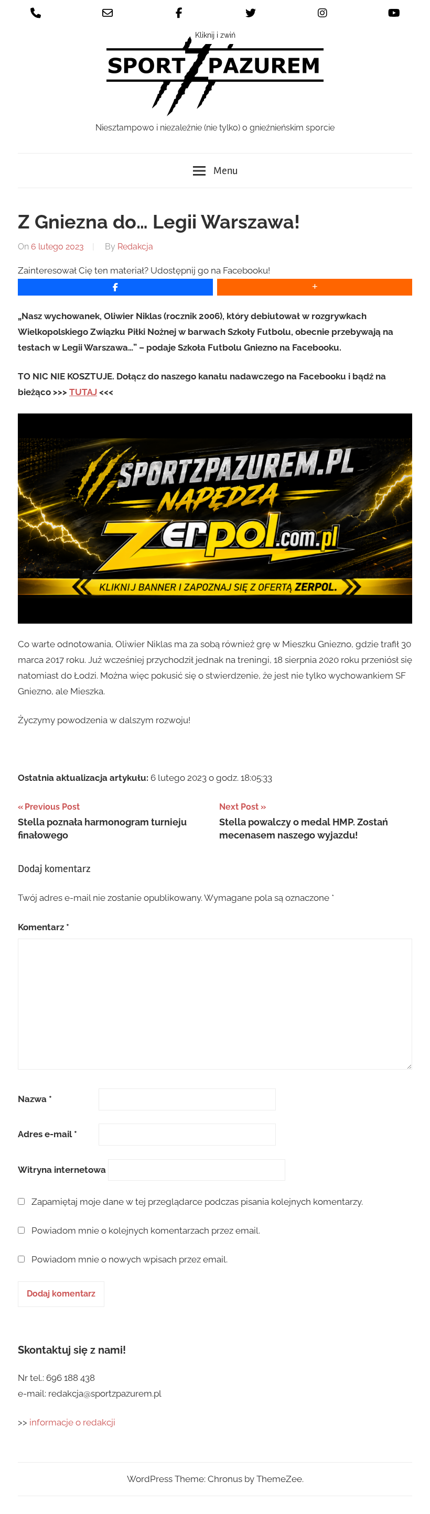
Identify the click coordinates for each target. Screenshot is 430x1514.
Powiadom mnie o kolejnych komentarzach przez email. (145, 1230)
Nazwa (35, 1099)
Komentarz (43, 927)
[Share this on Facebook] (115, 287)
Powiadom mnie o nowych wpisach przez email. (129, 1259)
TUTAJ (83, 392)
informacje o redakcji (73, 1422)
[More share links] (314, 287)
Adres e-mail (47, 1134)
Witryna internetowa (62, 1169)
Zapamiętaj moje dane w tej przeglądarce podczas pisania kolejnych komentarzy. (197, 1201)
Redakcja (135, 247)
